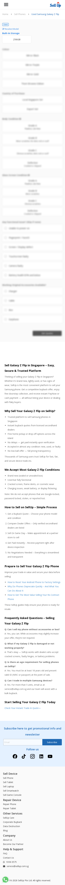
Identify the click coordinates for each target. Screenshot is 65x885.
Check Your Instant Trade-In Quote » (22, 708)
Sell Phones (20, 14)
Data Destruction (11, 826)
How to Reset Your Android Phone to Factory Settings (34, 582)
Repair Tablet (9, 808)
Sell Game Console (12, 794)
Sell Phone (8, 778)
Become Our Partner (13, 844)
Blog (5, 830)
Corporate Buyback (12, 822)
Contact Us (8, 857)
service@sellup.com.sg (17, 866)
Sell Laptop (8, 786)
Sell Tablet (8, 782)
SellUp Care (8, 817)
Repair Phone (9, 804)
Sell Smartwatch (11, 790)
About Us (7, 839)
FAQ (5, 853)
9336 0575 (11, 861)
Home (5, 14)
